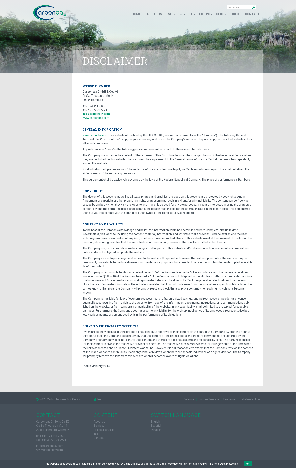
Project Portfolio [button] (207, 14)
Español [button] (156, 425)
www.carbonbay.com (96, 117)
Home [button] (136, 14)
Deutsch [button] (156, 429)
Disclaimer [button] (230, 399)
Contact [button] (252, 14)
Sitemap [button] (189, 399)
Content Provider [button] (209, 399)
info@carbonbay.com (96, 113)
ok (247, 463)
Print (100, 399)
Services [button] (175, 14)
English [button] (155, 421)
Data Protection (229, 463)
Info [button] (235, 14)
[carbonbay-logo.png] (49, 12)
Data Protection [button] (249, 399)
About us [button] (154, 14)
